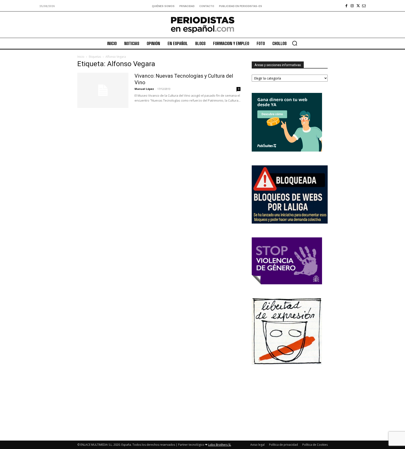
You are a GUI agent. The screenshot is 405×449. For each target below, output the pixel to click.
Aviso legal (257, 445)
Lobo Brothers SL (219, 445)
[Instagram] (352, 6)
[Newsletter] (364, 6)
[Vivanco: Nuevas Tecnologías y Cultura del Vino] (102, 90)
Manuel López (144, 89)
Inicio (80, 57)
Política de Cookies (315, 445)
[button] (294, 43)
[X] (358, 6)
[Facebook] (346, 6)
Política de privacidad (283, 445)
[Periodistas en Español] (202, 24)
